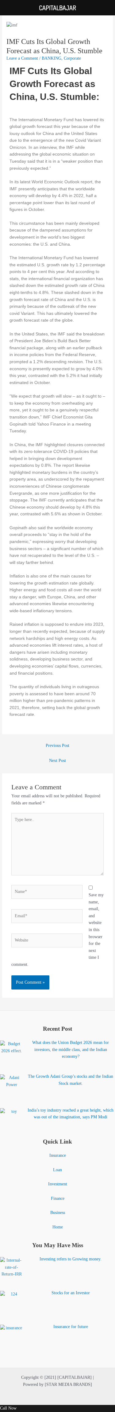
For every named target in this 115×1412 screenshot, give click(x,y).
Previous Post (57, 745)
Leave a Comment (22, 58)
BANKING (51, 58)
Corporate (72, 58)
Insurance (57, 1155)
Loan (57, 1170)
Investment (57, 1184)
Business (57, 1212)
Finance (57, 1198)
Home (57, 1227)
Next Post (57, 760)
